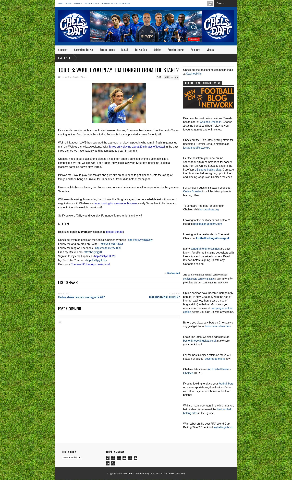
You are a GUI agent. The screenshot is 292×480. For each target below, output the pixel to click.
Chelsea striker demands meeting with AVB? (81, 297)
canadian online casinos (205, 248)
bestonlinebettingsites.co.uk (199, 340)
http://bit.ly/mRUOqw (140, 239)
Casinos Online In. (211, 122)
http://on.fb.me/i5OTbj (108, 248)
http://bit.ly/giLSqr (96, 260)
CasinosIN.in (194, 73)
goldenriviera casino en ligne (198, 278)
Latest (64, 58)
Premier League (176, 50)
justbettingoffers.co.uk (196, 147)
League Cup (141, 50)
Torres (84, 77)
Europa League (107, 50)
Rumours (195, 50)
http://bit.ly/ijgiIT (93, 252)
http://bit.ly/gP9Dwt (112, 244)
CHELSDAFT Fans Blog (139, 473)
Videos (210, 50)
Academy (62, 50)
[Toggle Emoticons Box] (60, 322)
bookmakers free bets (218, 326)
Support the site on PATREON (116, 3)
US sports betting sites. (208, 169)
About (69, 3)
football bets (226, 383)
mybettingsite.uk (223, 427)
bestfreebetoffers (215, 358)
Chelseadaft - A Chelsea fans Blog (169, 473)
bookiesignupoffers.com (207, 223)
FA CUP (124, 50)
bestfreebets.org (209, 209)
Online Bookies (192, 191)
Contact (78, 3)
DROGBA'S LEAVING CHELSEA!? (164, 297)
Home (60, 3)
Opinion (157, 50)
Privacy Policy (92, 3)
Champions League (83, 50)
